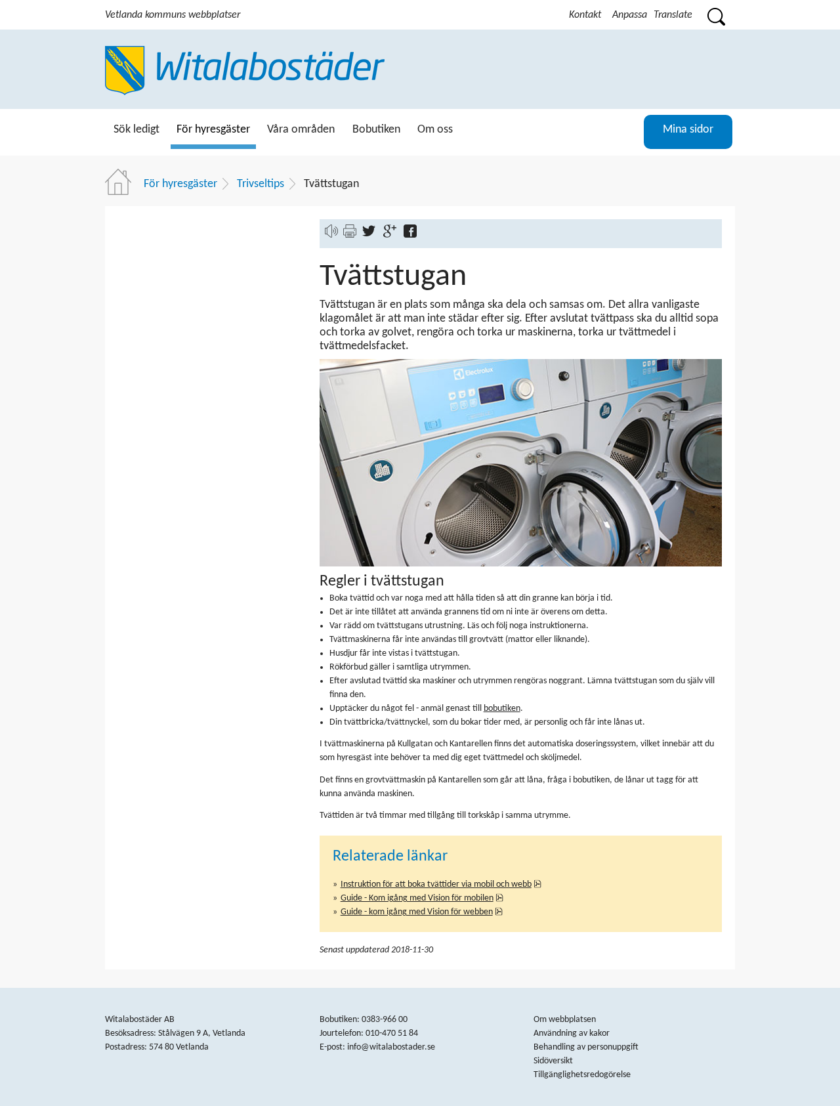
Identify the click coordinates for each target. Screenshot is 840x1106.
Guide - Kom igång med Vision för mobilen (422, 898)
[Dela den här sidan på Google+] (392, 235)
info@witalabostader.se (391, 1047)
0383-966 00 (385, 1020)
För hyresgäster (213, 129)
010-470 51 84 (392, 1033)
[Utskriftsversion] (349, 235)
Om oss (435, 129)
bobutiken (502, 708)
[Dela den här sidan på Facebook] (413, 235)
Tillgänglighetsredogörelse (582, 1075)
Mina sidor (688, 129)
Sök (715, 15)
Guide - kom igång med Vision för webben (422, 912)
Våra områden (301, 129)
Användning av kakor (572, 1033)
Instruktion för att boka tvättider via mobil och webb (441, 884)
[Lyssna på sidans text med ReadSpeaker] (331, 235)
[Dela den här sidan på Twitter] (371, 235)
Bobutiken (376, 129)
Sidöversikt (553, 1061)
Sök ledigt (136, 129)
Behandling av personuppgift (586, 1047)
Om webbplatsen (565, 1020)
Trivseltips (260, 184)
